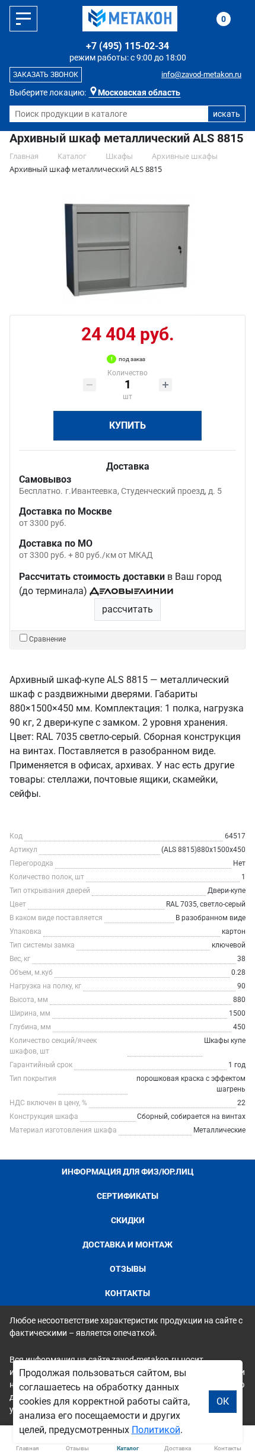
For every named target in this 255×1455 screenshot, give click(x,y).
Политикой (156, 1429)
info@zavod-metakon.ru (201, 74)
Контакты (127, 1293)
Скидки (128, 1220)
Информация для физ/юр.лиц (128, 1171)
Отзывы (128, 1269)
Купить (127, 425)
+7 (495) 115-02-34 (127, 46)
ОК (222, 1401)
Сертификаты (127, 1196)
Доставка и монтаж (127, 1244)
